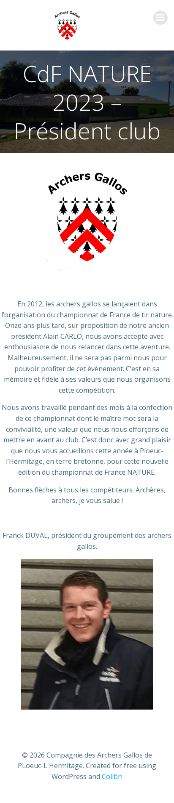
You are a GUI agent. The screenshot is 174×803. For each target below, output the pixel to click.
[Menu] (160, 18)
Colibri (112, 776)
